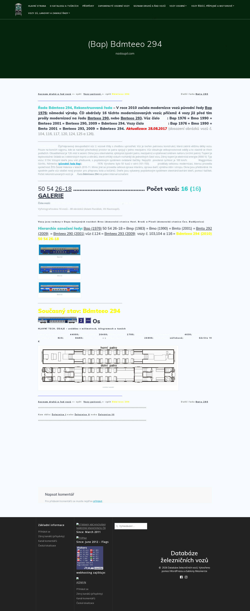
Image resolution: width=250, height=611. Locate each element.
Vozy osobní (177, 5)
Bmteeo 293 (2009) (119, 233)
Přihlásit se (44, 531)
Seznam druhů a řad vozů (150, 5)
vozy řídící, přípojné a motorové (211, 5)
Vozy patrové (92, 94)
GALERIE (51, 195)
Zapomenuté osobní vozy (114, 5)
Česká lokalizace (47, 545)
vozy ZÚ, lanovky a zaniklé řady (48, 13)
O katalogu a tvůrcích (64, 5)
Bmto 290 (202, 94)
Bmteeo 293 (131, 118)
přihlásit (97, 501)
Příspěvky (88, 5)
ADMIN (81, 582)
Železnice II (82, 414)
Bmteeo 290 (98, 118)
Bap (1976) (93, 228)
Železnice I (59, 414)
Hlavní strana (37, 5)
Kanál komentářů (47, 541)
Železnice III (106, 414)
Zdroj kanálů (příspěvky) (51, 536)
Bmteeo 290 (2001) (68, 233)
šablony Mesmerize (196, 571)
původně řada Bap (69, 163)
